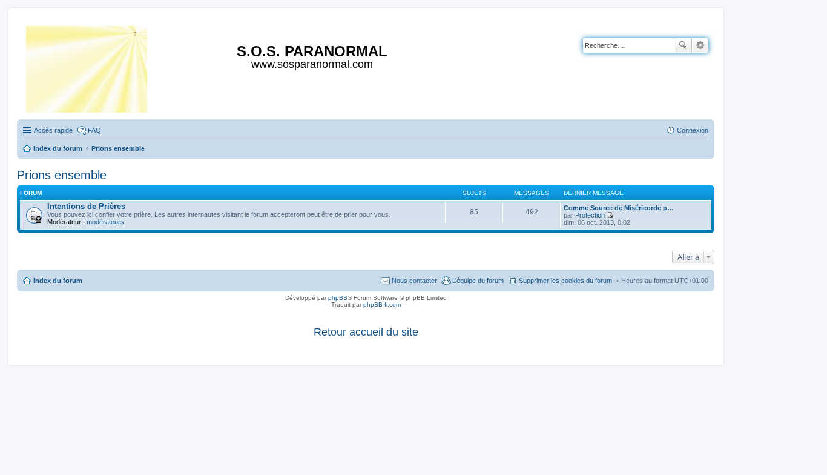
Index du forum (57, 280)
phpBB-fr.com (382, 304)
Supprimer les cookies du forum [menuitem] (565, 280)
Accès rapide (53, 130)
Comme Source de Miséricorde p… (619, 207)
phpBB (338, 297)
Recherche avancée (700, 45)
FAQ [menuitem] (94, 130)
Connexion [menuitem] (692, 130)
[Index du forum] (87, 67)
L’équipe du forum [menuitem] (478, 280)
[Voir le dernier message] (610, 215)
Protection (590, 215)
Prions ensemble (62, 175)
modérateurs (105, 221)
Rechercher (683, 45)
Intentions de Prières (86, 206)
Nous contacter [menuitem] (414, 280)
